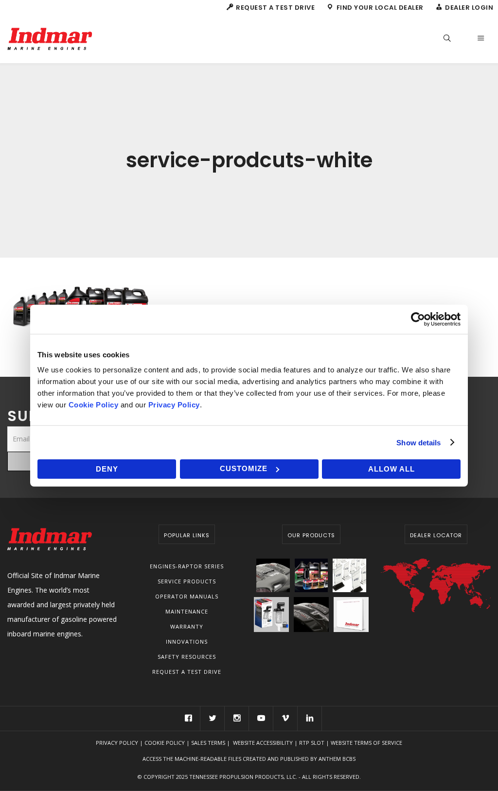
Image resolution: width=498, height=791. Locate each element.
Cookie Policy (164, 742)
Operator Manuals (186, 596)
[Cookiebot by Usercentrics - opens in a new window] (418, 319)
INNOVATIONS (187, 641)
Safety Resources (187, 656)
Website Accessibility (263, 742)
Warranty (186, 626)
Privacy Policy (117, 742)
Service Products (187, 581)
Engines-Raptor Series (187, 566)
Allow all (391, 469)
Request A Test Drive (186, 671)
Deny (107, 469)
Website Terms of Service (366, 742)
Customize (243, 468)
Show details (418, 442)
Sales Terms (208, 742)
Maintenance (186, 611)
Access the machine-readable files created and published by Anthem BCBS (249, 758)
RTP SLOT (311, 742)
